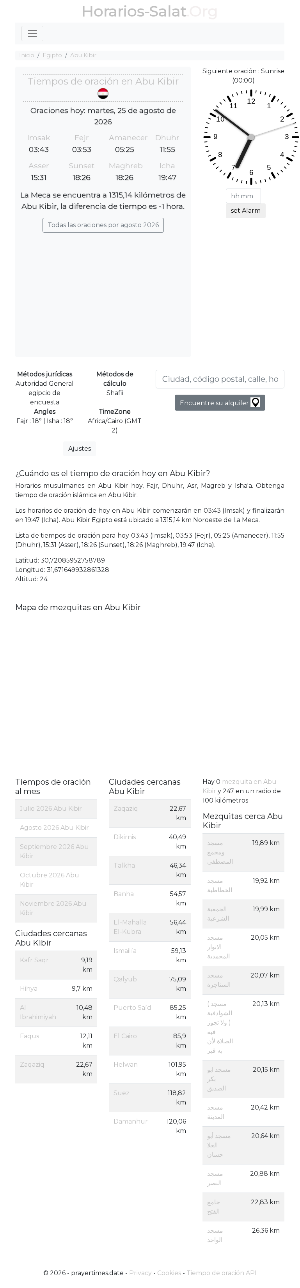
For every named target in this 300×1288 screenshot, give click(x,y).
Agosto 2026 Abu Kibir (54, 827)
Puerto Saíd (132, 1007)
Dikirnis (125, 837)
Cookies (169, 1273)
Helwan (126, 1064)
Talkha (124, 865)
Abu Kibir (83, 55)
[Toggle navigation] (32, 33)
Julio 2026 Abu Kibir (51, 808)
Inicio (26, 55)
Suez (122, 1093)
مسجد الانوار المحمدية (218, 947)
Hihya (28, 988)
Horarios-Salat (134, 11)
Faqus (29, 1036)
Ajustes (79, 448)
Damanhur (131, 1121)
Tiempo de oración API (221, 1273)
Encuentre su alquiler (215, 403)
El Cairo (125, 1036)
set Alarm (246, 210)
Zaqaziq (32, 1064)
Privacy (140, 1273)
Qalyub (125, 979)
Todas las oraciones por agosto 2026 (103, 225)
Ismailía (125, 951)
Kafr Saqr (34, 960)
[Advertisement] (103, 291)
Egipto (52, 55)
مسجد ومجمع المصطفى (220, 852)
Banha (124, 894)
